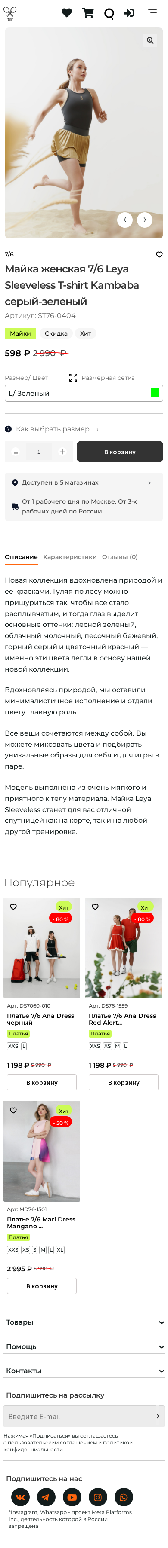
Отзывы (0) (120, 557)
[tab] (21, 555)
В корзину (120, 451)
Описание (21, 557)
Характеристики (70, 557)
